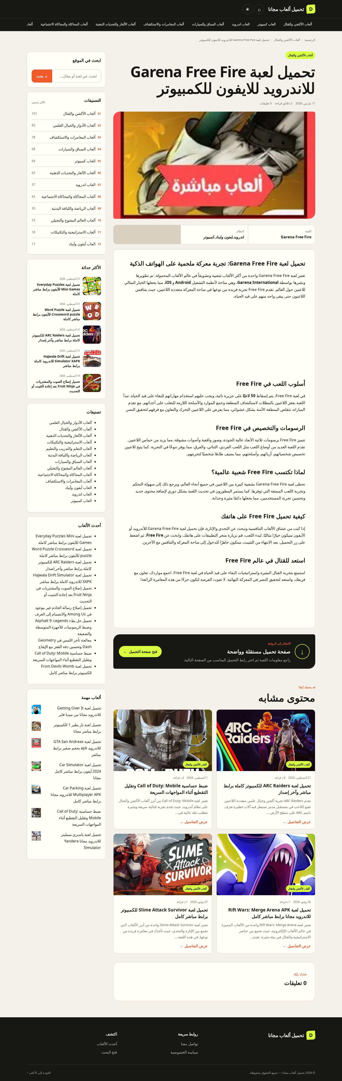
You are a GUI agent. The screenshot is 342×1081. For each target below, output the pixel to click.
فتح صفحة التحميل (140, 651)
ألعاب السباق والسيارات (208, 24)
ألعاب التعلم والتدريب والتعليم (69, 448)
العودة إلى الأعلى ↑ (39, 1073)
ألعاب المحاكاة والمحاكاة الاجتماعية (64, 24)
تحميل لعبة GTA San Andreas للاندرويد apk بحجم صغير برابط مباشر (77, 748)
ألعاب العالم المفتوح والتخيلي (73, 220)
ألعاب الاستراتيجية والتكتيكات (73, 232)
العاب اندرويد (241, 24)
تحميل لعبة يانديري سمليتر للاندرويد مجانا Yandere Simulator (81, 841)
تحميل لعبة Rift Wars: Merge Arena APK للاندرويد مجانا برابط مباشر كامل (269, 913)
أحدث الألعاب (107, 1043)
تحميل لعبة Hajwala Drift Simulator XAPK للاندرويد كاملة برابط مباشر (57, 361)
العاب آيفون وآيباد (82, 243)
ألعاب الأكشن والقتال (298, 24)
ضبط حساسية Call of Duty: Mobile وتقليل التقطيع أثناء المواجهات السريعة (166, 788)
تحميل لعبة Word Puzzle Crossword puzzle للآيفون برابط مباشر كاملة (56, 314)
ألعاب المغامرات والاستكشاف (164, 24)
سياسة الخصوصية (184, 1052)
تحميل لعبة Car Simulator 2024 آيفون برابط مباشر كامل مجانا (78, 771)
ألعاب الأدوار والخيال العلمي (74, 125)
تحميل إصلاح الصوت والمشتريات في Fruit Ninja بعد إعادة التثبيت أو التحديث (56, 386)
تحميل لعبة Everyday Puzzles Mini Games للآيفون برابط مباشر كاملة (56, 289)
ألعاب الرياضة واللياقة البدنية (73, 208)
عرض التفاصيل (297, 821)
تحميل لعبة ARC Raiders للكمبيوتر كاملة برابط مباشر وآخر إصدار (56, 337)
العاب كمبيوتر (267, 24)
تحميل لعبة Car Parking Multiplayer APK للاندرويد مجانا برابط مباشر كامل (76, 794)
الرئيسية (310, 40)
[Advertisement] (214, 336)
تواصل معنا (189, 1043)
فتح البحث (109, 1052)
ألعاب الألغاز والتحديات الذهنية (116, 24)
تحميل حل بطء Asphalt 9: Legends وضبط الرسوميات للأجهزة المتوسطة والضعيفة (63, 627)
